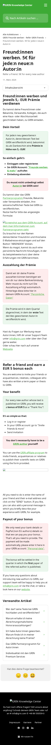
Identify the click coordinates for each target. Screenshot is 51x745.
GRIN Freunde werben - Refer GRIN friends (23, 37)
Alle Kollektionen (11, 34)
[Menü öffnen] (45, 5)
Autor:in (17, 185)
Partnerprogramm (13, 198)
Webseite (8, 349)
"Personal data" (35, 548)
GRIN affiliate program (32, 452)
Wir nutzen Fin (27, 736)
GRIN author (20, 444)
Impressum (14, 722)
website (25, 589)
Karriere (27, 722)
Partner (38, 722)
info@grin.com (17, 338)
